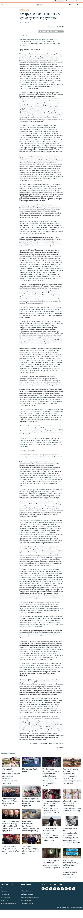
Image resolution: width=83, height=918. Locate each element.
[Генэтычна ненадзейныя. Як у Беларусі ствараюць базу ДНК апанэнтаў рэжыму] (31, 814)
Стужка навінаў (5, 888)
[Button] (50, 27)
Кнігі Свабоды (5, 894)
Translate (79, 1)
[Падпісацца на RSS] (73, 888)
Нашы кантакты (26, 900)
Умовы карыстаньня (27, 903)
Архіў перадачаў (6, 897)
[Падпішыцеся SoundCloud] (62, 888)
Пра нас (23, 888)
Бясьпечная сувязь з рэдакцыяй (30, 897)
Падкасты (4, 891)
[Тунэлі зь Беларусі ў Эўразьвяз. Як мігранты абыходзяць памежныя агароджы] (51, 853)
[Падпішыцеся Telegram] (69, 888)
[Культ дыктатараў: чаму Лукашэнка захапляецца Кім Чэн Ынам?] (11, 839)
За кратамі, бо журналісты (8, 903)
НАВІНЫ (77, 4)
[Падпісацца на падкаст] (58, 888)
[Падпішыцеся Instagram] (66, 888)
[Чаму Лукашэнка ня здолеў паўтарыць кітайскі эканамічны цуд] (31, 839)
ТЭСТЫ (71, 4)
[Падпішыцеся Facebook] (46, 888)
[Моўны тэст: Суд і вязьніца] (31, 762)
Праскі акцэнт (24, 10)
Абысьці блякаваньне (27, 891)
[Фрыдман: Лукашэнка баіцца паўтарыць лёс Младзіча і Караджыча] (31, 791)
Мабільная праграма (27, 894)
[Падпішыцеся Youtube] (54, 888)
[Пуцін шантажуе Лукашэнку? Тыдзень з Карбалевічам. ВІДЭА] (11, 791)
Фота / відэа (4, 900)
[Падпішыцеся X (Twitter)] (50, 888)
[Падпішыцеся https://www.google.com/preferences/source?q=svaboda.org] (43, 888)
